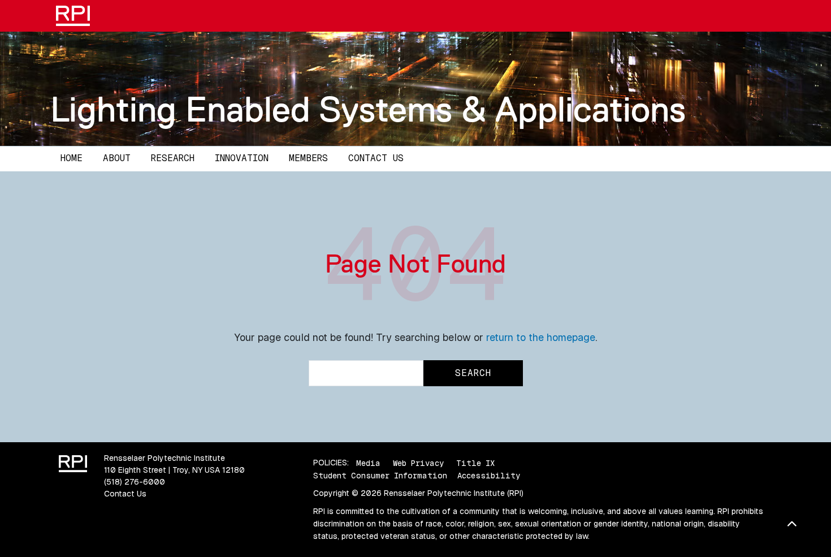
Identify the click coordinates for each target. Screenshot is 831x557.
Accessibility (488, 475)
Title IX (475, 462)
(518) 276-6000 (134, 482)
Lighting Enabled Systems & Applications (368, 109)
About (117, 158)
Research (172, 158)
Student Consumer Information (380, 475)
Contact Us (376, 158)
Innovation (242, 158)
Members (308, 158)
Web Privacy (418, 462)
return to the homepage (540, 337)
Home (71, 158)
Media (368, 462)
